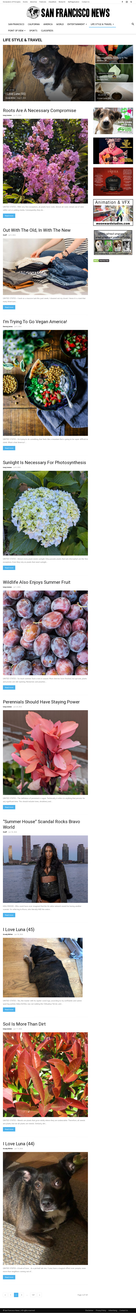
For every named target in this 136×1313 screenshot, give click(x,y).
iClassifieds (52, 2)
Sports (33, 30)
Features (101, 54)
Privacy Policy (101, 1310)
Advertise (33, 2)
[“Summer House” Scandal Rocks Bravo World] (45, 869)
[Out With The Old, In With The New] (45, 266)
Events (25, 2)
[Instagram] (127, 2)
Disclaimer (89, 1310)
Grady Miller (10, 98)
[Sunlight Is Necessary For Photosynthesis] (45, 513)
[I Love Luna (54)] (114, 92)
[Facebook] (122, 2)
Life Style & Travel (101, 24)
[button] (133, 24)
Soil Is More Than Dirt (24, 1024)
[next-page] (39, 1295)
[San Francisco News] (68, 12)
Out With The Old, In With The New (37, 230)
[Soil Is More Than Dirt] (45, 1074)
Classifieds (47, 30)
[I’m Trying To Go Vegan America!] (45, 383)
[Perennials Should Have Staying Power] (45, 752)
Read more (9, 216)
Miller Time (11, 90)
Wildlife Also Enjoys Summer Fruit (36, 582)
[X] (131, 2)
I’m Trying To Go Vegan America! (35, 321)
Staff (5, 235)
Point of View (15, 30)
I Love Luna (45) (19, 929)
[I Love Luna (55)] (49, 75)
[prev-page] (5, 1295)
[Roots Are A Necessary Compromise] (45, 161)
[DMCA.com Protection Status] (101, 261)
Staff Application (73, 2)
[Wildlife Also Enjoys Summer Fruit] (45, 632)
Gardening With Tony (106, 73)
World (60, 24)
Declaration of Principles (11, 2)
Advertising (113, 1310)
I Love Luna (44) (19, 1143)
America (48, 24)
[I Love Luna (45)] (45, 967)
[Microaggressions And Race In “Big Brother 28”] (114, 54)
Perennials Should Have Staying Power (41, 701)
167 (33, 1295)
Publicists (42, 2)
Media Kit (62, 2)
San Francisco (16, 24)
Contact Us (85, 2)
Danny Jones (8, 326)
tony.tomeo (7, 115)
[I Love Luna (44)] (45, 1208)
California (34, 24)
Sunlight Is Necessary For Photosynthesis (44, 462)
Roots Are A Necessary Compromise (39, 110)
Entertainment (76, 24)
